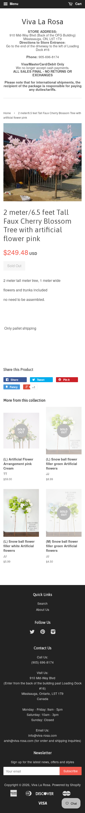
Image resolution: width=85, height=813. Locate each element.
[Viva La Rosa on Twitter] (32, 632)
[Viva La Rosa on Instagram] (53, 632)
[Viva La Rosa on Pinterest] (42, 632)
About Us (42, 609)
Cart (78, 3)
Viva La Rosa (42, 21)
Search (42, 603)
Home (7, 113)
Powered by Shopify (66, 784)
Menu (13, 3)
